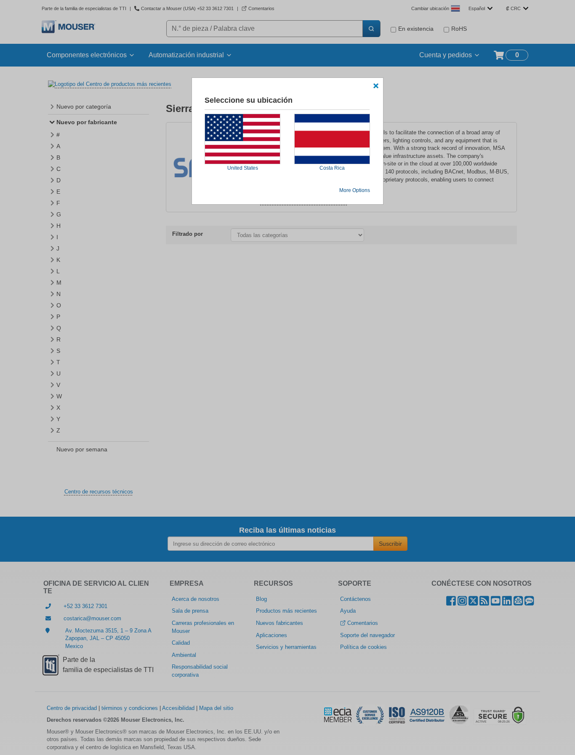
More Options (354, 190)
